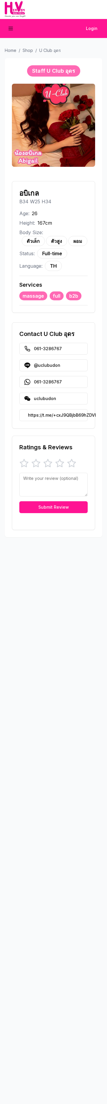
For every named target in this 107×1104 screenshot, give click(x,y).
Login (91, 28)
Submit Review (53, 507)
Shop (28, 50)
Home (10, 50)
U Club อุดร (50, 50)
